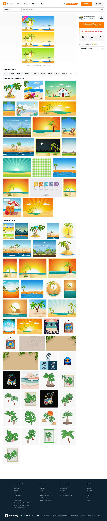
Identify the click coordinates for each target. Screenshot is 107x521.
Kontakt (62, 490)
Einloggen (99, 3)
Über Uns (63, 493)
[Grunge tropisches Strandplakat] (46, 127)
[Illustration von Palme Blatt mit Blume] (67, 380)
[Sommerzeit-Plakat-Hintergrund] (9, 326)
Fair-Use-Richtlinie (96, 515)
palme (27, 73)
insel (12, 73)
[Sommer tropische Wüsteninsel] (21, 231)
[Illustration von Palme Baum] (11, 399)
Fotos (18, 4)
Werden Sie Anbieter (66, 495)
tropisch (34, 73)
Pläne (63, 3)
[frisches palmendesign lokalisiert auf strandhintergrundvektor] (37, 308)
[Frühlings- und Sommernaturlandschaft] (69, 147)
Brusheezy (17, 488)
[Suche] (97, 9)
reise (5, 73)
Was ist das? (94, 44)
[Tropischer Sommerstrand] (64, 167)
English (89, 488)
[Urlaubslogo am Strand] (67, 361)
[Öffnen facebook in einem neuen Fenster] (21, 515)
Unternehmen (18, 495)
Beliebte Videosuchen (46, 500)
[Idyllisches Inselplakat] (15, 308)
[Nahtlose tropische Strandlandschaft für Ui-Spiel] (17, 127)
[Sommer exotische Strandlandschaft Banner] (57, 108)
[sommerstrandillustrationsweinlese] (49, 399)
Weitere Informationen (86, 48)
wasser (64, 73)
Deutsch (89, 495)
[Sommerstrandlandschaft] (9, 108)
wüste (43, 73)
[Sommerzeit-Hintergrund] (27, 108)
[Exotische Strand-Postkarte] (16, 187)
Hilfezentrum (64, 488)
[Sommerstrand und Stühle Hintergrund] (68, 127)
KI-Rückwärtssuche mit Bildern (22, 503)
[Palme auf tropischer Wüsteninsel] (68, 231)
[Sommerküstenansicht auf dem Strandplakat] (33, 90)
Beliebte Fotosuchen (45, 498)
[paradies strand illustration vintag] (11, 380)
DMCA (41, 490)
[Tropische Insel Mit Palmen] (12, 90)
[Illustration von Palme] (49, 380)
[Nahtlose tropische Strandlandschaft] (18, 147)
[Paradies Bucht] (62, 308)
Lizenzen (42, 488)
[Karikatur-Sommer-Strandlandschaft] (11, 289)
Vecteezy (16, 490)
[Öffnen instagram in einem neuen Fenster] (24, 515)
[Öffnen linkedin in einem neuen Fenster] (27, 515)
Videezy (16, 493)
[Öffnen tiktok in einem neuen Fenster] (32, 515)
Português (90, 493)
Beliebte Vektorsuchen (46, 495)
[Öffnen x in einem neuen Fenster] (35, 515)
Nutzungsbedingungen (72, 515)
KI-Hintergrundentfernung (21, 505)
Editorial (34, 4)
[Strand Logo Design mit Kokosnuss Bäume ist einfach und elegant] (48, 361)
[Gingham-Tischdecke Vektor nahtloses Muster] (41, 167)
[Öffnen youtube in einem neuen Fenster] (38, 515)
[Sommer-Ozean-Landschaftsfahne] (38, 207)
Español (89, 490)
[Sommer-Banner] (53, 289)
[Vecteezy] (4, 3)
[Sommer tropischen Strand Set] (8, 231)
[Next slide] (74, 74)
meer (57, 73)
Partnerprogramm (45, 493)
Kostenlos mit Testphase (91, 25)
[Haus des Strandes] (60, 90)
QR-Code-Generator (19, 507)
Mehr (42, 4)
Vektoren (10, 4)
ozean (50, 73)
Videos (26, 4)
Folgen (101, 18)
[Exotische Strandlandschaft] (53, 231)
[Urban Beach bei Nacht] (48, 147)
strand (19, 73)
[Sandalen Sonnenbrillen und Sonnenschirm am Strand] (12, 207)
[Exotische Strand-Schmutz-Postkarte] (69, 187)
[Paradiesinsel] (70, 289)
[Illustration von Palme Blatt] (30, 417)
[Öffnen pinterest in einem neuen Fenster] (29, 515)
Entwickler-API (18, 500)
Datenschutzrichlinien (85, 515)
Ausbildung (17, 498)
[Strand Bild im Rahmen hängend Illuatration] (68, 326)
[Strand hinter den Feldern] (17, 167)
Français (89, 498)
